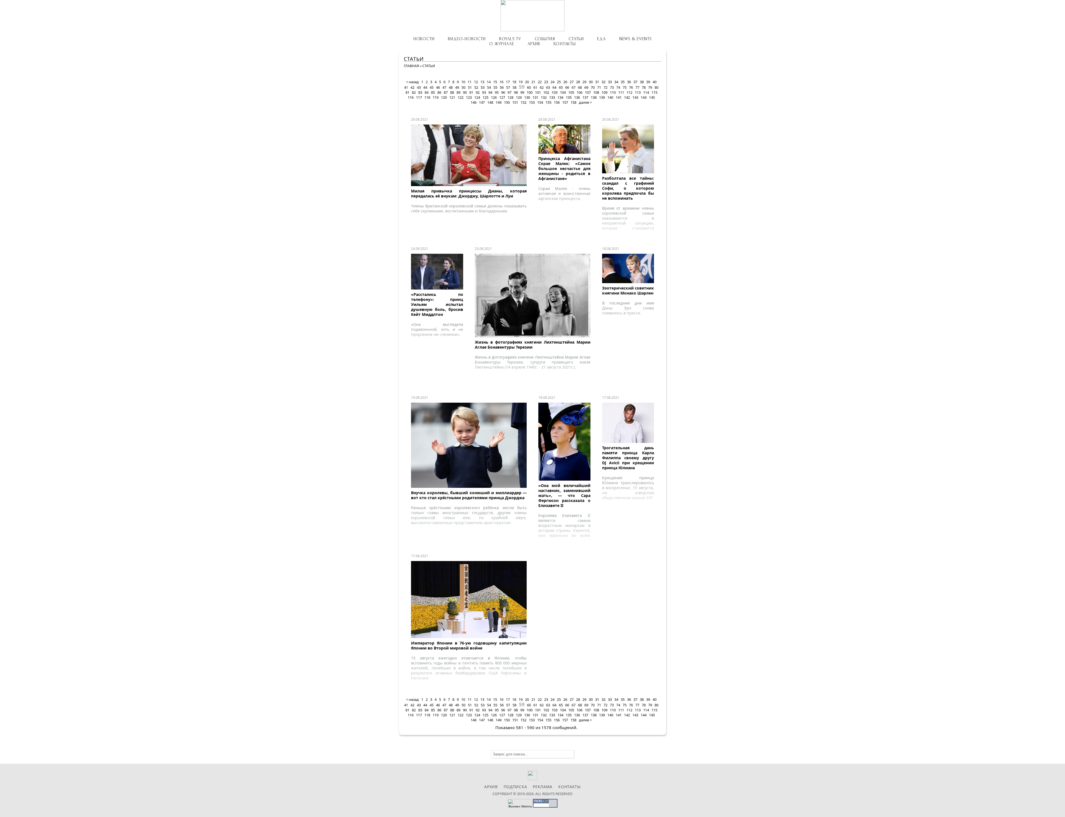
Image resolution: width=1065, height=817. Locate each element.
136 (577, 97)
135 (569, 97)
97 (509, 92)
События (545, 38)
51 (470, 87)
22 (540, 81)
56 (502, 87)
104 (563, 92)
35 (623, 81)
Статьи (576, 38)
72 (605, 87)
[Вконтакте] (532, 778)
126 (494, 97)
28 (578, 81)
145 (652, 97)
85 (433, 92)
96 (503, 92)
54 (489, 87)
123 (469, 97)
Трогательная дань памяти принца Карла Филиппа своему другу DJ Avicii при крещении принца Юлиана (628, 457)
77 (637, 87)
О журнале (501, 43)
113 (638, 92)
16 (501, 81)
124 (477, 97)
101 (538, 92)
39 (648, 81)
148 (490, 102)
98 (516, 92)
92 (478, 92)
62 (542, 87)
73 (612, 87)
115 (654, 92)
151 (515, 102)
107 (588, 92)
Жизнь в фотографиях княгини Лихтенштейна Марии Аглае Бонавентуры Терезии (532, 344)
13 (482, 81)
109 (604, 92)
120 (444, 97)
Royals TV (510, 38)
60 (529, 87)
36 (629, 81)
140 (610, 97)
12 (476, 81)
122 (460, 97)
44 (425, 87)
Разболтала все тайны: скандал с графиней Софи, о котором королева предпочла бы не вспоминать (628, 188)
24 (552, 81)
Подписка (515, 786)
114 (646, 92)
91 (471, 92)
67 (573, 87)
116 (411, 97)
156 (557, 102)
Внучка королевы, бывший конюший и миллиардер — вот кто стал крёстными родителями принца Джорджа (469, 495)
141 (619, 97)
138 (594, 97)
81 (407, 92)
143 (635, 97)
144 (643, 97)
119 (435, 97)
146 (473, 102)
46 (438, 87)
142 (627, 97)
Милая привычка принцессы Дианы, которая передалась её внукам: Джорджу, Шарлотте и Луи (469, 193)
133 (552, 97)
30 (591, 81)
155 (548, 102)
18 (514, 81)
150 (507, 102)
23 (546, 81)
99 (522, 92)
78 (644, 87)
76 (631, 87)
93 (484, 92)
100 (529, 92)
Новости (424, 38)
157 (565, 102)
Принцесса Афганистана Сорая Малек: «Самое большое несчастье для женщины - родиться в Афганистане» (564, 168)
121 (452, 97)
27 (572, 81)
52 (476, 87)
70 (593, 87)
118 (427, 97)
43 (419, 87)
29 (584, 81)
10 (463, 81)
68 (580, 87)
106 (579, 92)
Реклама (542, 786)
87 (446, 92)
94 (490, 92)
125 (485, 97)
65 (561, 87)
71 (599, 87)
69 (586, 87)
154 (540, 102)
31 (597, 81)
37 (635, 81)
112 (629, 92)
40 (654, 81)
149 (498, 102)
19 (521, 81)
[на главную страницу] (532, 15)
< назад (412, 81)
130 (527, 97)
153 (532, 102)
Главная (411, 66)
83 (420, 92)
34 (616, 81)
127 (502, 97)
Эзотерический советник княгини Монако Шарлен (628, 290)
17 (508, 81)
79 (650, 87)
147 (482, 102)
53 (483, 87)
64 (554, 87)
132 (544, 97)
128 (510, 97)
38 (642, 81)
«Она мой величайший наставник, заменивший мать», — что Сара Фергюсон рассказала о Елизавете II (564, 495)
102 (546, 92)
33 (610, 81)
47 (444, 87)
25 (559, 81)
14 (489, 81)
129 (519, 97)
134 (560, 97)
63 (548, 87)
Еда (601, 38)
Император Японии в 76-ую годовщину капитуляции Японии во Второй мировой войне (469, 645)
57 (508, 87)
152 (523, 102)
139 (602, 97)
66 (567, 87)
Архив (534, 43)
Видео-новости (466, 38)
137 (585, 97)
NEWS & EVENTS (635, 38)
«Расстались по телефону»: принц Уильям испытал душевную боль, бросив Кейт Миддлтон (437, 304)
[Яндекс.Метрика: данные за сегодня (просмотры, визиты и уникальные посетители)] (520, 803)
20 (527, 81)
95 (497, 92)
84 (426, 92)
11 (469, 81)
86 (439, 92)
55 (495, 87)
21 (533, 81)
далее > (585, 102)
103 (554, 92)
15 (495, 81)
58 (514, 87)
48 (451, 87)
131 (535, 97)
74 (618, 87)
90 (465, 92)
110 (613, 92)
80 (656, 87)
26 (565, 81)
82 (414, 92)
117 (419, 97)
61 (535, 87)
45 (431, 87)
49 (457, 87)
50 (463, 87)
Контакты (564, 43)
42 (412, 87)
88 (452, 92)
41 (406, 87)
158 (573, 102)
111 (621, 92)
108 (596, 92)
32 (603, 81)
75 (625, 87)
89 (458, 92)
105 (571, 92)
